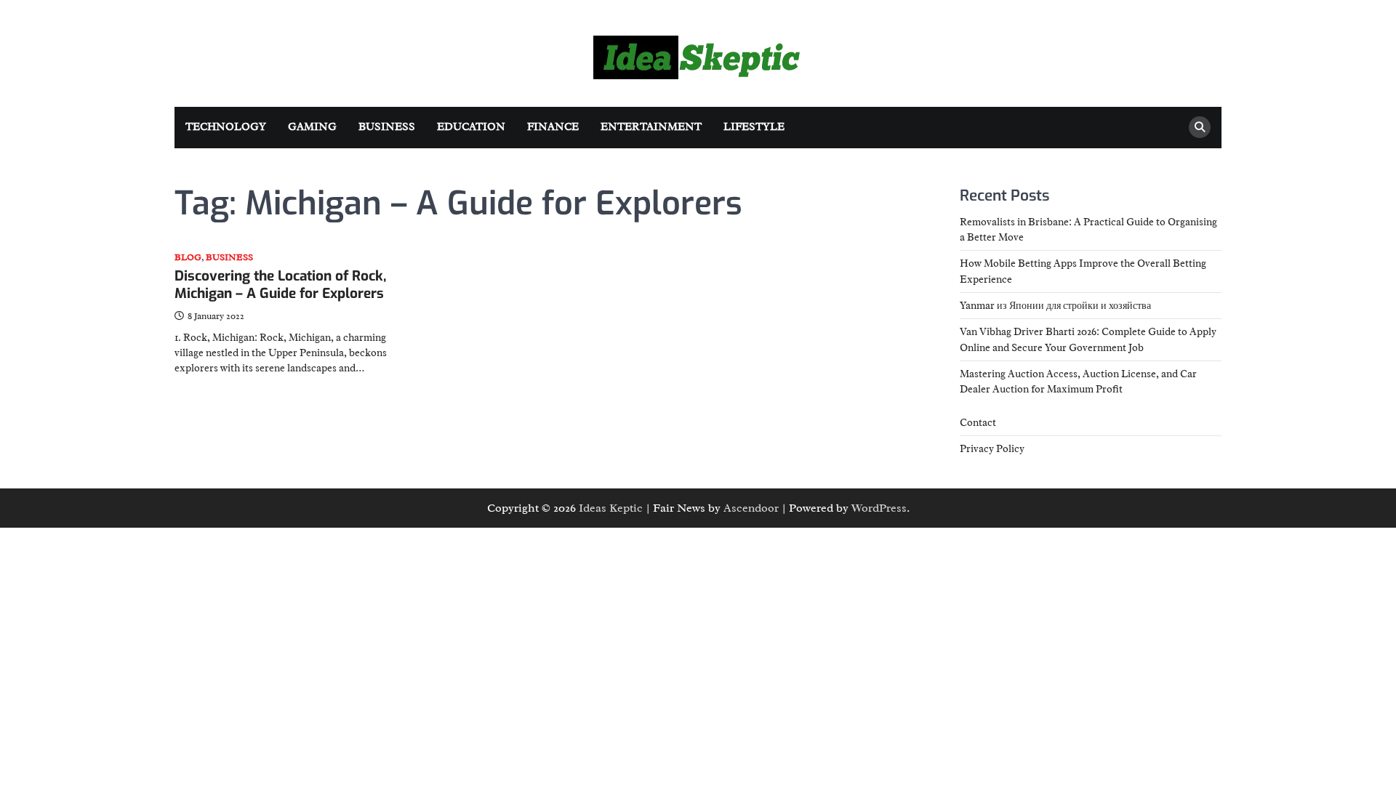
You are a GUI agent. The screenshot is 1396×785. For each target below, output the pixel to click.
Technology (225, 127)
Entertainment (651, 127)
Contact (978, 422)
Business (386, 127)
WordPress (879, 508)
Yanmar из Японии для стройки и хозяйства (1055, 305)
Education (471, 127)
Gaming (312, 127)
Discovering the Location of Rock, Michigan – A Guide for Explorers (280, 285)
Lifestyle (754, 127)
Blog (187, 257)
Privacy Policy (992, 448)
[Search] (1200, 127)
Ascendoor (751, 508)
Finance (553, 127)
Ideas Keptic (611, 508)
